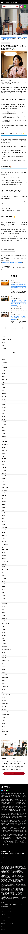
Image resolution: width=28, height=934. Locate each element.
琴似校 (3, 365)
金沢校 (3, 592)
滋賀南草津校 (5, 646)
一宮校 (3, 641)
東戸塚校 (4, 578)
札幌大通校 (4, 362)
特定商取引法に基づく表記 (7, 923)
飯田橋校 (4, 424)
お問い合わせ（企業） (6, 912)
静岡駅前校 (4, 604)
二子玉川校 (4, 481)
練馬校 (3, 518)
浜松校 (3, 606)
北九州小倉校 (5, 712)
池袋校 (3, 507)
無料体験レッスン (5, 915)
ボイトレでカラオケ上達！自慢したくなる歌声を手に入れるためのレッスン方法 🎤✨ (18, 318)
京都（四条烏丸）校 (6, 649)
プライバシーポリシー (6, 926)
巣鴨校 (3, 504)
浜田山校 (4, 498)
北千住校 (4, 439)
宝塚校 (3, 683)
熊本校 (3, 729)
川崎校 (3, 538)
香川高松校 (4, 709)
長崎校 (3, 726)
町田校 (3, 532)
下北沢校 (4, 476)
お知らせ (19, 853)
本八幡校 (4, 402)
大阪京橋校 (4, 655)
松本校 (3, 598)
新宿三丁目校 (5, 487)
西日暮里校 (4, 436)
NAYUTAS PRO (20, 855)
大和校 (3, 572)
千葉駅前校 (4, 393)
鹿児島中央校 (5, 732)
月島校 (3, 427)
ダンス (3, 342)
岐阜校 (3, 601)
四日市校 (4, 643)
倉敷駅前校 (4, 700)
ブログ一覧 (13, 328)
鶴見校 (3, 567)
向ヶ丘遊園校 (5, 544)
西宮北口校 (4, 680)
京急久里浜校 (5, 569)
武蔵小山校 (4, 450)
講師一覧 (14, 853)
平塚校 (3, 584)
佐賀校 (3, 723)
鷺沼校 (3, 552)
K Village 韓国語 (4, 904)
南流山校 (4, 396)
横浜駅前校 (4, 555)
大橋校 (3, 720)
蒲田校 (3, 453)
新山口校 (4, 706)
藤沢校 (3, 581)
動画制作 (19, 860)
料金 (10, 853)
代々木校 (4, 464)
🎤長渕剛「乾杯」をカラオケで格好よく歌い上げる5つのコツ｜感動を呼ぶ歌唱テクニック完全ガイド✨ (18, 287)
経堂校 (3, 478)
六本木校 (4, 430)
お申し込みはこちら (14, 773)
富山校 (3, 589)
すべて (3, 337)
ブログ (23, 853)
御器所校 (4, 638)
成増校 (3, 515)
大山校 (3, 513)
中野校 (3, 493)
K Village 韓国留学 (12, 904)
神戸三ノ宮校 (5, 678)
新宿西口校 (4, 490)
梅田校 (3, 652)
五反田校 (4, 447)
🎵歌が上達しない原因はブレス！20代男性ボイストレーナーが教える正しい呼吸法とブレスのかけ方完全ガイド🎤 (18, 303)
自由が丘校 (4, 467)
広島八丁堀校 (5, 703)
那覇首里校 (4, 734)
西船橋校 (4, 407)
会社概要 (3, 929)
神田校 (3, 416)
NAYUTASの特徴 (4, 853)
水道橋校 (4, 422)
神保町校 (4, 419)
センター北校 (5, 561)
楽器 (3, 345)
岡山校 (3, 697)
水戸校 (3, 370)
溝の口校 (4, 541)
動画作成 (4, 348)
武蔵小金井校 (5, 527)
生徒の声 (3, 855)
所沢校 (3, 390)
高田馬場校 (4, 501)
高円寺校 (4, 496)
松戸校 (3, 399)
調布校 (3, 521)
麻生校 (3, 359)
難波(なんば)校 (5, 660)
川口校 (3, 382)
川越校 (3, 388)
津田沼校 (4, 410)
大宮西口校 (4, 379)
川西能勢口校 (5, 686)
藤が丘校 (4, 635)
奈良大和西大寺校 (6, 695)
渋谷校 (3, 461)
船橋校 (3, 405)
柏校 (3, 413)
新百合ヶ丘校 (5, 550)
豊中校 (3, 663)
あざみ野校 (4, 564)
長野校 (3, 595)
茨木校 (3, 669)
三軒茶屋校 (4, 473)
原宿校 (3, 456)
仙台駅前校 (4, 368)
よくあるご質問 (13, 855)
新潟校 (3, 587)
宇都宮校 (4, 373)
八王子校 (4, 530)
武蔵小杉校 (4, 535)
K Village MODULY (4, 906)
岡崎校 (3, 612)
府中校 (3, 524)
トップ (2, 848)
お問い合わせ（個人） (6, 909)
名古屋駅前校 (5, 618)
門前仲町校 (4, 441)
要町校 (3, 510)
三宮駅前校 (4, 675)
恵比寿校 (4, 459)
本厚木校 (4, 575)
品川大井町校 (5, 444)
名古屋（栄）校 (5, 623)
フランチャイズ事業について (8, 918)
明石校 (3, 692)
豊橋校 (3, 609)
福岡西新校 (4, 717)
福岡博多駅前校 (5, 714)
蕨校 (3, 385)
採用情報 (3, 920)
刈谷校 (3, 615)
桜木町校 (4, 558)
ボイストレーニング (6, 339)
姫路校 (3, 689)
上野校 (3, 433)
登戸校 (3, 547)
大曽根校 (4, 629)
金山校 (3, 621)
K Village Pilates (20, 904)
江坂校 (3, 666)
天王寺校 (4, 658)
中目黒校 (4, 470)
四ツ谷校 (4, 484)
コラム (7, 855)
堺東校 (3, 672)
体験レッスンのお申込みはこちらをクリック (12, 262)
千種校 (3, 626)
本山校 (3, 632)
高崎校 (3, 376)
